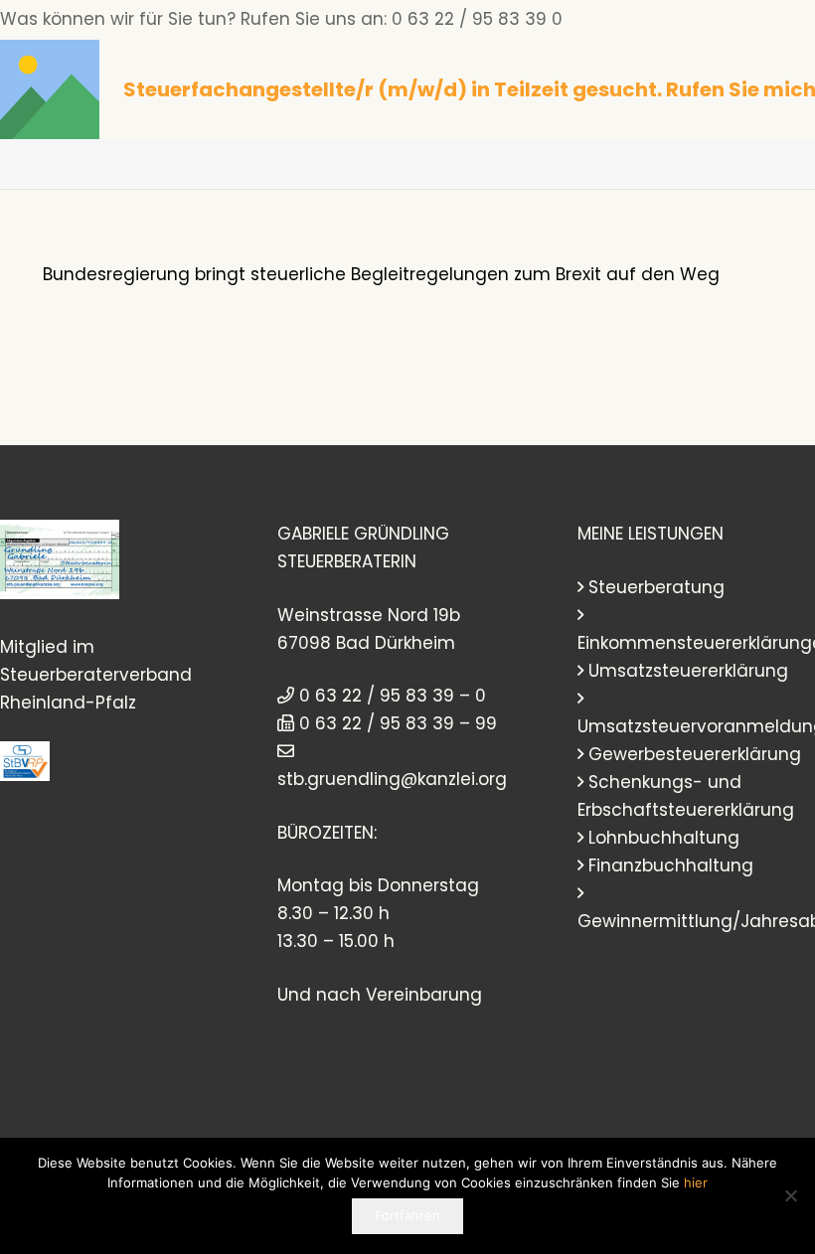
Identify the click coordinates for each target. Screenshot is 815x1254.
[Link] (49, 89)
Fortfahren (407, 1215)
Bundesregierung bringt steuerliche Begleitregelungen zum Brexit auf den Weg (381, 274)
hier (696, 1182)
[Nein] (790, 1195)
